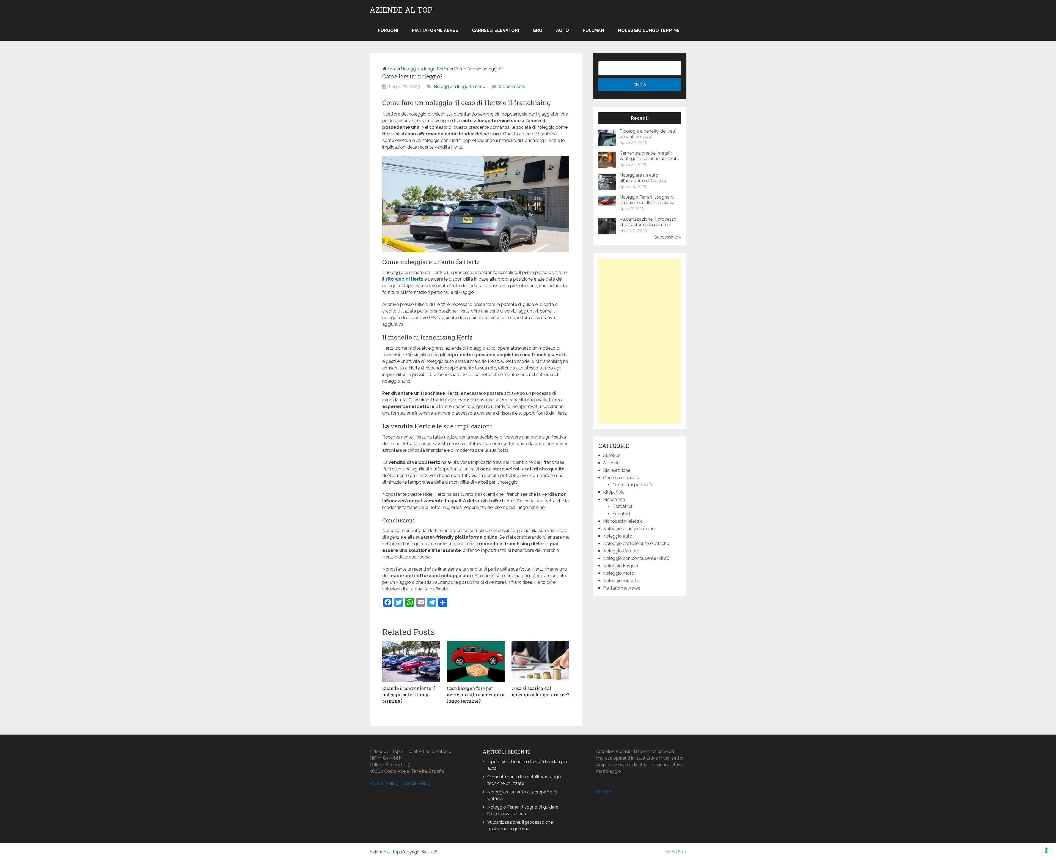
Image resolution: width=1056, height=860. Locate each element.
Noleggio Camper (621, 551)
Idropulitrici (614, 492)
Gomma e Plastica (621, 477)
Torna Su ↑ (675, 851)
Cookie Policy (416, 783)
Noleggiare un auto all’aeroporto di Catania (643, 177)
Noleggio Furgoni (620, 565)
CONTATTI (607, 791)
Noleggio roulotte (621, 580)
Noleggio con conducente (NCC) (636, 558)
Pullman (593, 30)
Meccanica (614, 499)
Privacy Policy (384, 783)
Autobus (611, 455)
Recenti (639, 118)
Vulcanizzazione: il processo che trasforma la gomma (648, 222)
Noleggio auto (617, 536)
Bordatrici (622, 506)
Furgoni (388, 30)
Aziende (611, 462)
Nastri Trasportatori (632, 484)
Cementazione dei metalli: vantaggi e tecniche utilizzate (649, 155)
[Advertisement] (639, 340)
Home (392, 69)
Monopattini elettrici (623, 521)
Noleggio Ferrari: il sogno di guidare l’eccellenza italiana (647, 200)
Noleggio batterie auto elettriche (636, 543)
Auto (562, 30)
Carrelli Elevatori (495, 30)
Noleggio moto (618, 573)
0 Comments (512, 86)
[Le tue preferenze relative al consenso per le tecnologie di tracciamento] (1046, 850)
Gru (537, 30)
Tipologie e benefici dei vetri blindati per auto (648, 133)
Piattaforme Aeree (435, 30)
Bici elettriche (616, 470)
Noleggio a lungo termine (426, 69)
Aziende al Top (401, 10)
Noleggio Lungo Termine (649, 30)
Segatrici (621, 513)
